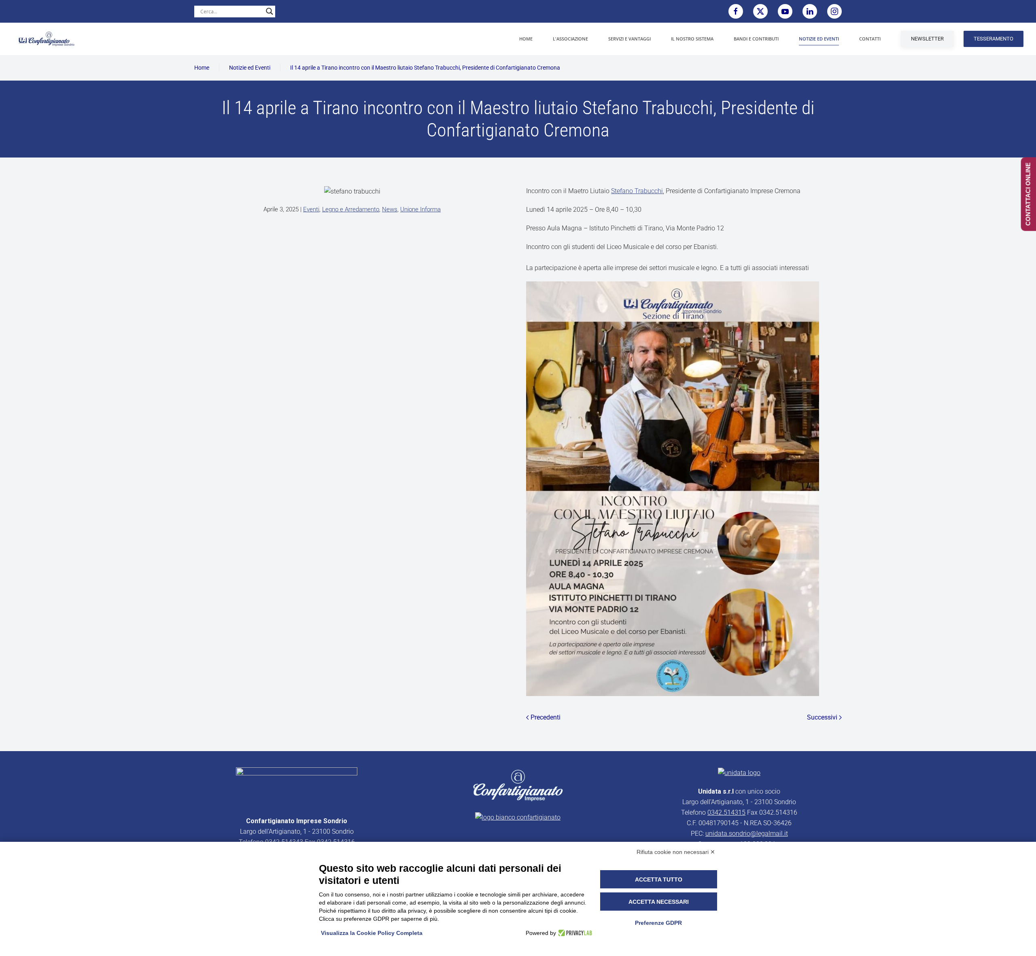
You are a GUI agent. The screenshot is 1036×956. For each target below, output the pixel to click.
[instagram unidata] (834, 11)
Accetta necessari (658, 902)
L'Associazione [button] (570, 39)
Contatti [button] (870, 39)
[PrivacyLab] (574, 933)
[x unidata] (760, 11)
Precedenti (545, 717)
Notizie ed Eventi (249, 67)
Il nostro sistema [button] (692, 39)
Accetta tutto (658, 879)
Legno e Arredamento (350, 209)
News (389, 209)
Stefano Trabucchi (637, 191)
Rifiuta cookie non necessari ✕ (676, 852)
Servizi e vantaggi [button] (629, 39)
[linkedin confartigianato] (809, 11)
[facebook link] (735, 11)
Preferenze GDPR (658, 923)
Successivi (822, 717)
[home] (296, 787)
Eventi (311, 209)
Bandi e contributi (756, 39)
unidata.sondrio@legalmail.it (746, 833)
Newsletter (927, 39)
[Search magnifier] (269, 11)
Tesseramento (993, 39)
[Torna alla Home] (46, 39)
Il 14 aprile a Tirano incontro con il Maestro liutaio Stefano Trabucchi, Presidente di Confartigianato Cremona (425, 67)
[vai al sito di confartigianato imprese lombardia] (518, 785)
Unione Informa (420, 209)
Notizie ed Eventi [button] (819, 39)
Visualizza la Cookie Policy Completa (371, 933)
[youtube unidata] (785, 11)
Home (526, 39)
